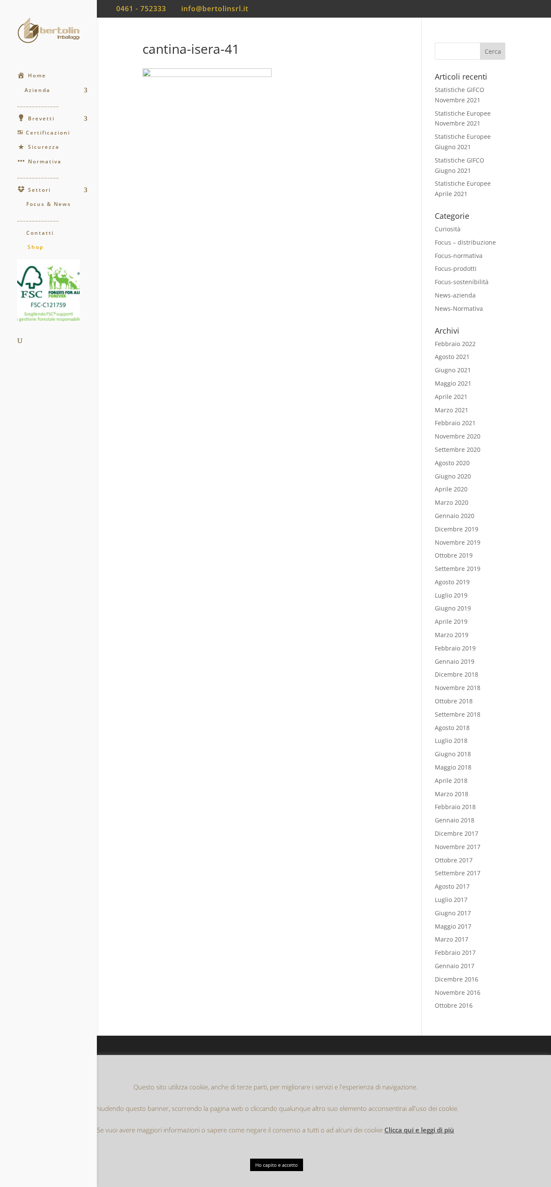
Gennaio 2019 (454, 661)
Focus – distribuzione (465, 242)
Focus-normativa (459, 256)
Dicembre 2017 (456, 833)
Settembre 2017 (457, 873)
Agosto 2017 (452, 886)
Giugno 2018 (453, 754)
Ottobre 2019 (454, 555)
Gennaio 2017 (454, 966)
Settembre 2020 (457, 449)
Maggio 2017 (453, 926)
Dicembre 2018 (456, 674)
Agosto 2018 (452, 728)
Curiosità (448, 229)
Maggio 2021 (453, 383)
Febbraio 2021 (455, 423)
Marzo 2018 (451, 794)
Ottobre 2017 (454, 860)
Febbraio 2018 (455, 807)
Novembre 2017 (457, 847)
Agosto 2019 (452, 582)
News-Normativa (459, 308)
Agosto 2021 (452, 357)
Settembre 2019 (457, 568)
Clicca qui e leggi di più (419, 1130)
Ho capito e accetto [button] (276, 1165)
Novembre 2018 (457, 688)
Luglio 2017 (451, 900)
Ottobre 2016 (454, 1005)
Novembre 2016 (457, 992)
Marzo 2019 (451, 635)
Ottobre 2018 (454, 701)
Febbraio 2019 (455, 648)
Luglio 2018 (451, 740)
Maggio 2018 (453, 767)
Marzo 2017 (451, 939)
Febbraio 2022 (455, 344)
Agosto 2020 (452, 463)
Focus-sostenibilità (462, 282)
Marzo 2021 (451, 410)
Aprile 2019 (451, 621)
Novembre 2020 (457, 436)
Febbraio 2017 (455, 952)
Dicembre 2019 (456, 529)
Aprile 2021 (451, 397)
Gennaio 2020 (454, 516)
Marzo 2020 (451, 502)
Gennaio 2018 (454, 820)
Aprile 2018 (451, 780)
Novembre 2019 (457, 542)
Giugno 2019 (453, 608)
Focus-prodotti (456, 268)
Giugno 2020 (453, 476)
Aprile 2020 (451, 489)
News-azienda (455, 295)
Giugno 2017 (453, 913)
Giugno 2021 (453, 370)
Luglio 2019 (451, 595)
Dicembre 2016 (456, 979)
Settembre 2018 (457, 714)
